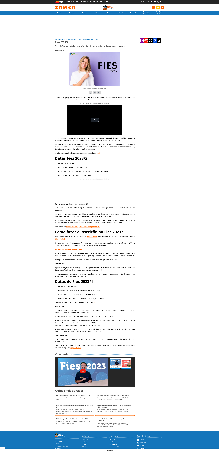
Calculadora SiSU (114, 447)
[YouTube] (146, 40)
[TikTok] (60, 7)
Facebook (142, 440)
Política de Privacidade (61, 446)
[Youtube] (56, 7)
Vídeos (84, 444)
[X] (65, 7)
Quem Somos (58, 441)
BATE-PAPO (153, 1)
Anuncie (57, 443)
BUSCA (143, 1)
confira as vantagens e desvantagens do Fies (83, 227)
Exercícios (112, 439)
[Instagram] (69, 7)
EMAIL (162, 1)
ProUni (62, 239)
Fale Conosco (86, 447)
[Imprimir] (90, 92)
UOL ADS (105, 1)
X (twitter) (142, 448)
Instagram (143, 443)
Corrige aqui (113, 444)
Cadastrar (85, 439)
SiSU (56, 239)
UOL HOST (79, 1)
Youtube (142, 446)
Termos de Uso (59, 448)
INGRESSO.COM (70, 1)
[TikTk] (159, 40)
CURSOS (92, 1)
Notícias (84, 442)
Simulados (112, 442)
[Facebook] (155, 40)
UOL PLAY (99, 1)
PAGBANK (86, 1)
